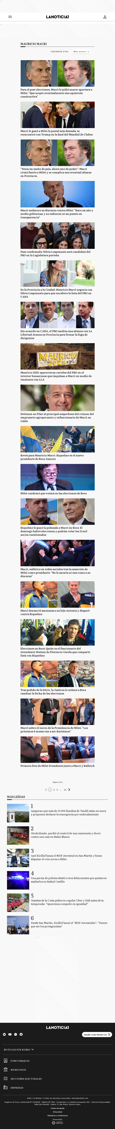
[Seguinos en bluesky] (4, 1035)
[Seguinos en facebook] (21, 1035)
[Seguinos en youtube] (10, 1035)
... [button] (61, 789)
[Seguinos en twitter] (15, 1035)
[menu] (10, 17)
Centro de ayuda (57, 1108)
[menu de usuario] (105, 17)
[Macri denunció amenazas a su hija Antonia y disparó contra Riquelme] (57, 594)
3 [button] (57, 789)
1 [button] (49, 789)
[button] (46, 789)
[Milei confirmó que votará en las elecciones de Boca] (57, 477)
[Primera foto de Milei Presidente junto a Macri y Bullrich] (57, 749)
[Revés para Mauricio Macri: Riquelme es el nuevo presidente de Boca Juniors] (57, 439)
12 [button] (65, 789)
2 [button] (54, 789)
